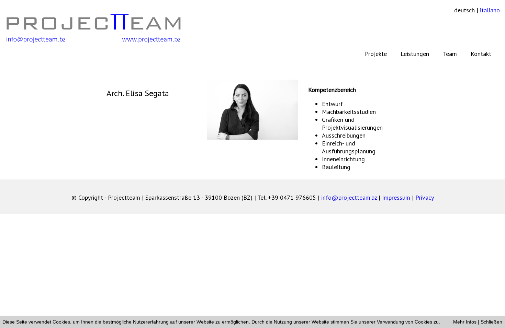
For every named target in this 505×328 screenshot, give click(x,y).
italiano (490, 10)
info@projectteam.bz (349, 197)
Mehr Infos (464, 322)
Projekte (376, 54)
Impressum (396, 197)
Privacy (424, 197)
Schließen (491, 322)
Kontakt (481, 54)
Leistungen (415, 54)
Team (450, 54)
